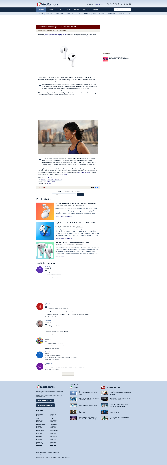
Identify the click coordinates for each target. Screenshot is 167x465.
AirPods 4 (50, 178)
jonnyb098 (48, 320)
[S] (39, 309)
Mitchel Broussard (40, 424)
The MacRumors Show (113, 387)
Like (53, 277)
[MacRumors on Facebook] (113, 4)
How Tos (67, 9)
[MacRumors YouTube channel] (121, 4)
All (129, 13)
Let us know (99, 4)
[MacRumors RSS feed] (127, 4)
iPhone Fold (70, 13)
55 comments (68, 238)
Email (37, 415)
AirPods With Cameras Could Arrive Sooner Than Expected (75, 203)
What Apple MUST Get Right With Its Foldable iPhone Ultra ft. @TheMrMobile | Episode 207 (120, 392)
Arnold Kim (39, 412)
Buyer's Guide (86, 9)
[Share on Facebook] (96, 187)
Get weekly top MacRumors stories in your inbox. (68, 191)
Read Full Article (59, 216)
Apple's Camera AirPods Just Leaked (88, 405)
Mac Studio (49, 13)
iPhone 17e (121, 13)
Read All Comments (68, 374)
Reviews (76, 9)
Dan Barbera (39, 436)
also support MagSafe (84, 172)
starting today (63, 174)
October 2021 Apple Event (54, 179)
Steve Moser (39, 442)
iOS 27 (78, 13)
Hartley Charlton (80, 205)
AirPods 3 (43, 179)
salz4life (47, 303)
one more (47, 338)
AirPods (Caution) (51, 181)
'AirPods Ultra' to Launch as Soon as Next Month (72, 243)
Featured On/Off (40, 457)
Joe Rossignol (79, 244)
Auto (63, 457)
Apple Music (89, 36)
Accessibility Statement (41, 454)
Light (66, 457)
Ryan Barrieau (53, 436)
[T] (39, 273)
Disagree (57, 277)
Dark (68, 457)
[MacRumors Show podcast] (108, 4)
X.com (40, 415)
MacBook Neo (111, 13)
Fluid (55, 457)
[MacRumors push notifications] (124, 4)
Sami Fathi (63, 30)
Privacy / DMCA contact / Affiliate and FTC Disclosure (47, 452)
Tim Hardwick (53, 424)
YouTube (75, 387)
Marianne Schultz (54, 430)
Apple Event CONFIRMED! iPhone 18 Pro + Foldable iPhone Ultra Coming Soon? (88, 392)
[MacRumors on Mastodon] (119, 4)
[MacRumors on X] (116, 4)
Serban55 (47, 352)
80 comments (68, 216)
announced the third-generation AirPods (56, 34)
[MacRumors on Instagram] (111, 4)
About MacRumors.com (45, 400)
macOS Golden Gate (98, 13)
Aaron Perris (53, 442)
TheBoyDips (48, 267)
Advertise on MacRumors (45, 405)
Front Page (41, 9)
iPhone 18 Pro (59, 13)
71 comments (41, 187)
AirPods (49, 183)
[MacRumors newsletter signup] (130, 4)
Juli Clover (80, 227)
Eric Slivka (52, 412)
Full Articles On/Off (49, 457)
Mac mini (40, 13)
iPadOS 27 (87, 13)
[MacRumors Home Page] (47, 4)
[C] (39, 369)
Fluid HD (59, 457)
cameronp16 (48, 363)
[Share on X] (92, 187)
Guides (60, 9)
